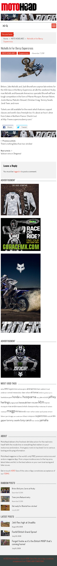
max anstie (12, 406)
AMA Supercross (11, 388)
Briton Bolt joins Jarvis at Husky (23, 488)
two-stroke (35, 420)
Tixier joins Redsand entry (21, 497)
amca (20, 389)
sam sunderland (18, 416)
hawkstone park (6, 397)
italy (37, 397)
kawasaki (23, 402)
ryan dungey (9, 416)
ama (2, 389)
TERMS (6, 473)
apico (24, 389)
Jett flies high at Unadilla (23, 522)
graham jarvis (48, 393)
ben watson (41, 389)
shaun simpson (29, 416)
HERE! (13, 470)
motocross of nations (45, 406)
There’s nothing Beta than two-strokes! (16, 144)
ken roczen (33, 402)
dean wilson (26, 392)
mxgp (11, 410)
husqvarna (29, 397)
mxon (28, 412)
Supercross (23, 53)
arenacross (32, 388)
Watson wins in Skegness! (11, 154)
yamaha (44, 420)
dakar (19, 393)
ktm (41, 402)
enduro (41, 393)
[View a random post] (4, 25)
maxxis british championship (28, 406)
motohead (3, 412)
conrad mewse (12, 392)
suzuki (49, 416)
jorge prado (14, 403)
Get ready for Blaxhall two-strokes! (24, 506)
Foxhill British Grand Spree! (24, 531)
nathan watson (35, 412)
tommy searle (13, 420)
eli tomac (35, 392)
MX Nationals (21, 411)
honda (15, 397)
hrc (20, 397)
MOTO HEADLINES (17, 38)
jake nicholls (44, 397)
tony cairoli (25, 420)
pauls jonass (43, 412)
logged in (17, 171)
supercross (41, 416)
